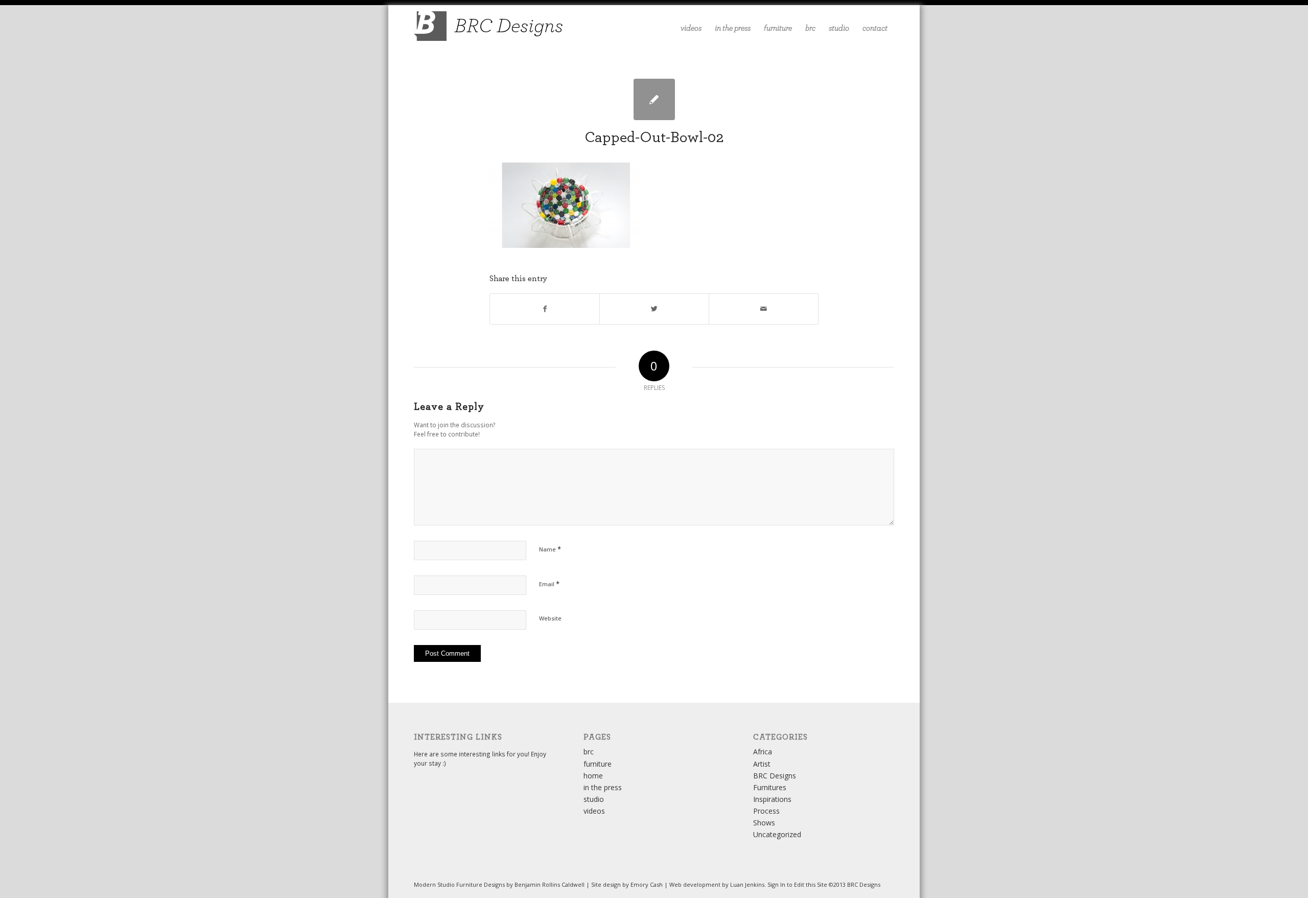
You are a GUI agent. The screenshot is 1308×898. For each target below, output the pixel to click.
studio (593, 799)
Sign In (776, 884)
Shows (764, 822)
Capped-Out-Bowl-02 (654, 137)
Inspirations (772, 799)
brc (588, 751)
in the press (602, 787)
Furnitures (769, 787)
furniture (597, 764)
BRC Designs (774, 775)
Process (766, 811)
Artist (761, 764)
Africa (762, 751)
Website (550, 618)
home (593, 775)
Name (550, 549)
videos (594, 811)
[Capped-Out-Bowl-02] (654, 99)
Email (549, 583)
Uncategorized (777, 834)
